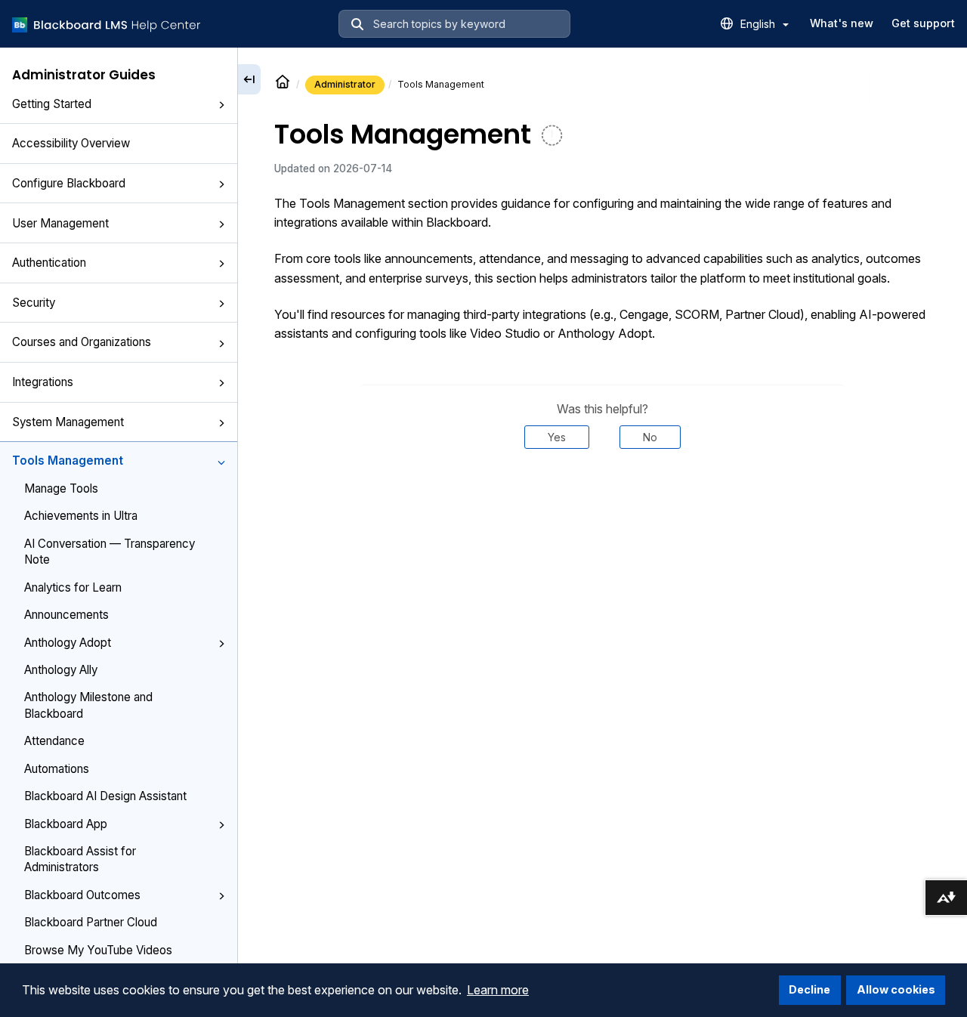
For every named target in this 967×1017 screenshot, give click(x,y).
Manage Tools (61, 488)
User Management (60, 223)
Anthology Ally (60, 670)
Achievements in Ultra (80, 515)
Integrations (42, 382)
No (650, 437)
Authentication (49, 262)
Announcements (66, 614)
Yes (557, 437)
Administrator (344, 84)
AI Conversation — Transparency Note (109, 551)
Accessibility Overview (71, 143)
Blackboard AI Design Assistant (105, 796)
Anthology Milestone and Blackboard (88, 705)
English (759, 23)
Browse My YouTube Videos (98, 950)
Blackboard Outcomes (82, 895)
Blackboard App (65, 824)
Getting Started (51, 104)
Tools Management (67, 460)
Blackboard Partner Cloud (90, 922)
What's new (841, 23)
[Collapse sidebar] (249, 79)
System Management (68, 422)
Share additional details (602, 494)
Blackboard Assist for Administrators (80, 859)
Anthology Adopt (67, 642)
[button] (221, 105)
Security (33, 302)
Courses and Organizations (81, 342)
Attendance (54, 741)
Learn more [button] (498, 989)
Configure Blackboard (68, 183)
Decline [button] (809, 989)
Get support (923, 23)
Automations (56, 769)
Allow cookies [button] (896, 989)
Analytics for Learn (73, 587)
